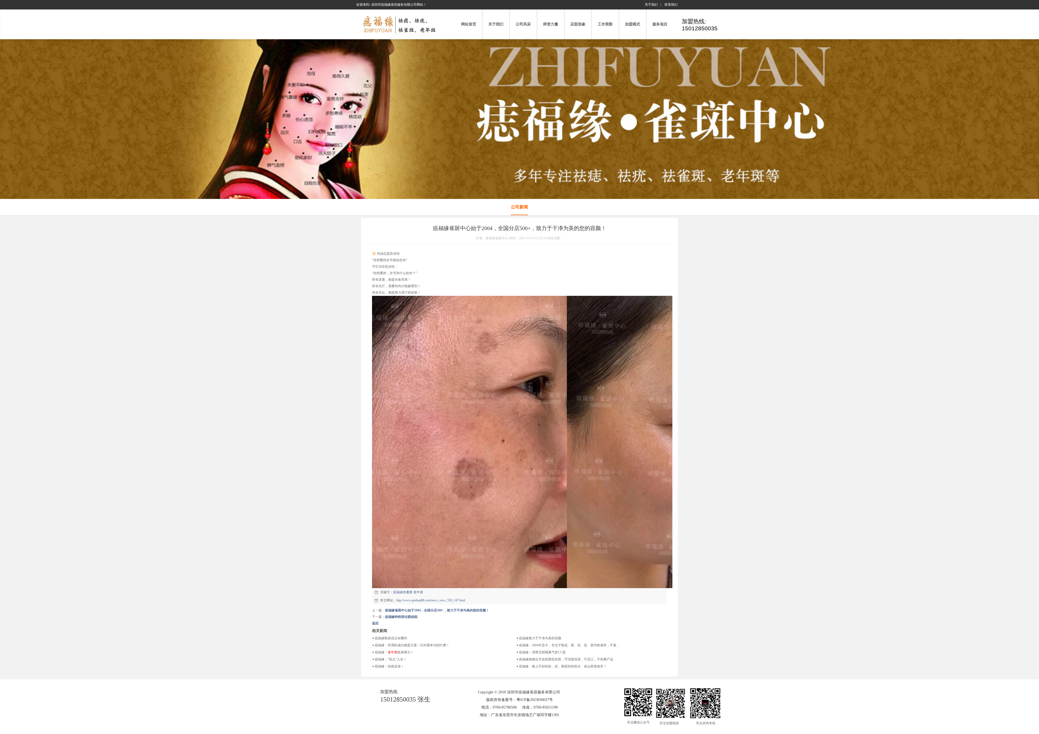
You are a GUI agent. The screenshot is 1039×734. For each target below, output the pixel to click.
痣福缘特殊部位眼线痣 (401, 617)
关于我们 (651, 4)
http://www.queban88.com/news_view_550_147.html (430, 600)
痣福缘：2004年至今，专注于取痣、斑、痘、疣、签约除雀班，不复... (569, 645)
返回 (375, 623)
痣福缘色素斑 (403, 592)
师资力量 (550, 24)
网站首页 (468, 24)
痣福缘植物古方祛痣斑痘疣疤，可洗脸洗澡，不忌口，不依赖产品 (566, 659)
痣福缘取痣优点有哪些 (391, 638)
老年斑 (418, 592)
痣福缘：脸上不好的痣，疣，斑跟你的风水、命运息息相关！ (563, 666)
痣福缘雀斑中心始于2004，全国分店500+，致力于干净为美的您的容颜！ (437, 610)
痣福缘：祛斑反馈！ (389, 666)
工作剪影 (605, 24)
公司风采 (523, 24)
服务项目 (660, 24)
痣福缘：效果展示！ (394, 652)
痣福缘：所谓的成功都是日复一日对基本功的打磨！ (412, 645)
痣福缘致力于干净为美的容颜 (540, 638)
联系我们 (671, 4)
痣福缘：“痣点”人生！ (391, 659)
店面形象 (578, 24)
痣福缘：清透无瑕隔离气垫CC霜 (542, 652)
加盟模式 (632, 24)
